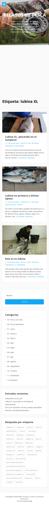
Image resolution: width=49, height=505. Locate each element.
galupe (29, 439)
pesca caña (20, 459)
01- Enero (11, 329)
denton (9, 435)
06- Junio (10, 352)
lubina (28, 443)
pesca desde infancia (14, 462)
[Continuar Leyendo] (26, 157)
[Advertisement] (24, 70)
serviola (19, 482)
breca (30, 427)
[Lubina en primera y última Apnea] (24, 179)
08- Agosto (11, 361)
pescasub (30, 474)
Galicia (20, 439)
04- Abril (10, 343)
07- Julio (10, 357)
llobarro (18, 443)
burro (39, 427)
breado (20, 427)
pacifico (20, 455)
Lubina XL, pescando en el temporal (19, 401)
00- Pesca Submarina (15, 324)
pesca (9, 459)
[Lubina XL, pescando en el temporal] (24, 122)
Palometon (32, 455)
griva (38, 439)
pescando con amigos (14, 474)
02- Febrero (18, 204)
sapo (37, 478)
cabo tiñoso (11, 431)
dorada (19, 435)
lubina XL (10, 447)
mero (30, 451)
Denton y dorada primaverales (17, 410)
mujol (38, 451)
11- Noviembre (19, 265)
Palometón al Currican (13, 398)
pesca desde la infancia (15, 466)
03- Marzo (11, 338)
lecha (9, 443)
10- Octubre (12, 371)
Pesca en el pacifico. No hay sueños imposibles (23, 407)
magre (39, 447)
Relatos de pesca (24, 15)
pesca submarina (13, 478)
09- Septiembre (13, 366)
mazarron (10, 451)
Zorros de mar (13, 143)
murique (10, 455)
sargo (9, 482)
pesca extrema (31, 470)
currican (32, 431)
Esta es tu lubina (15, 258)
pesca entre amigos (14, 470)
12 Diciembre (19, 146)
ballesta (10, 427)
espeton (30, 435)
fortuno (10, 439)
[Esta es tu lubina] (24, 240)
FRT (31, 501)
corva (22, 431)
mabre (30, 447)
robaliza (28, 478)
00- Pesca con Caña (15, 320)
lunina (21, 447)
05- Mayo (11, 347)
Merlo (21, 451)
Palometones (10, 404)
